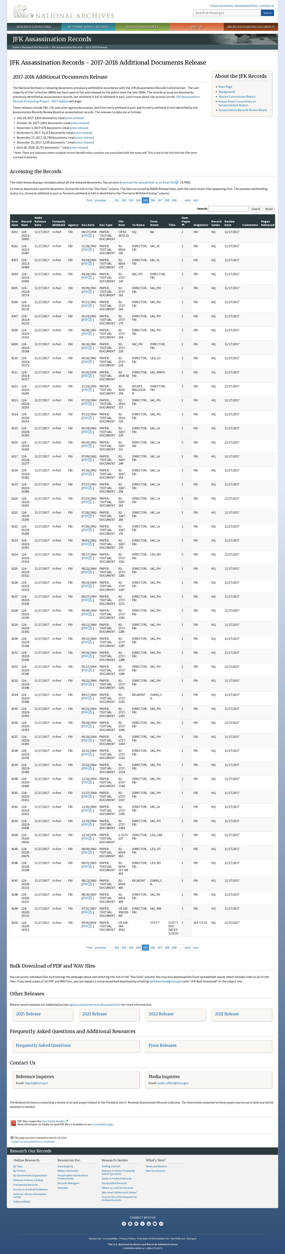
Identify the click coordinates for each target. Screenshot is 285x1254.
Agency (73, 225)
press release (74, 118)
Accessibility (110, 1238)
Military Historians (68, 1170)
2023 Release (94, 1014)
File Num (121, 223)
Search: (202, 208)
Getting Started (111, 1166)
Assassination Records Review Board (243, 110)
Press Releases (162, 1045)
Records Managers (68, 1183)
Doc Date (88, 225)
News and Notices (156, 1166)
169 (174, 200)
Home (16, 47)
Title (171, 225)
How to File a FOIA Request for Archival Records (119, 1198)
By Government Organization (30, 1175)
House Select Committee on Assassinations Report (237, 103)
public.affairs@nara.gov (172, 1083)
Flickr (161, 1223)
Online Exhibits (21, 1201)
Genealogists (65, 1166)
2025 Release (28, 1014)
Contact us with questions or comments (33, 1141)
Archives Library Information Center (29, 1195)
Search (267, 13)
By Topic (18, 1166)
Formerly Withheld (58, 223)
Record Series (216, 223)
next (188, 200)
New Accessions (155, 1170)
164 (138, 200)
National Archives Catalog (28, 1180)
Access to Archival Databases (30, 1189)
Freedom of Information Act (153, 1238)
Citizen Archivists (221, 6)
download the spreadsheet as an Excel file (147, 182)
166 (152, 200)
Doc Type (105, 225)
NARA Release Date (40, 221)
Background (227, 92)
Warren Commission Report (237, 96)
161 (116, 200)
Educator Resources (142, 27)
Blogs (155, 1223)
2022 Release (161, 1014)
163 (131, 200)
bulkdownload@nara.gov (165, 981)
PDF (85, 235)
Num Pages (186, 219)
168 (167, 200)
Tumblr (142, 1223)
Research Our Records (34, 27)
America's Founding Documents (251, 27)
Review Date (230, 223)
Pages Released (267, 223)
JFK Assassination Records (67, 47)
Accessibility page (102, 1124)
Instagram (136, 1223)
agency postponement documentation (95, 1004)
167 (159, 200)
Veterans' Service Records (88, 27)
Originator (200, 225)
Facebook (124, 1223)
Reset (269, 209)
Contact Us (266, 6)
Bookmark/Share (246, 6)
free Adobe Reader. (53, 1121)
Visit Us (196, 27)
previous (100, 200)
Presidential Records (25, 1184)
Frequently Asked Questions (43, 1045)
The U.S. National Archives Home (63, 11)
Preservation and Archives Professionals (73, 1177)
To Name (138, 225)
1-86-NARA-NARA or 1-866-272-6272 (142, 1248)
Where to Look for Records (117, 1188)
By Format (19, 1170)
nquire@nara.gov (37, 1083)
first (89, 200)
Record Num (26, 223)
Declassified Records (114, 1183)
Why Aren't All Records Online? (119, 1192)
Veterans (63, 1188)
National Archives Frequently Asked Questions (118, 1172)
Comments (250, 225)
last (195, 200)
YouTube (148, 1223)
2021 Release (227, 1014)
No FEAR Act (178, 1238)
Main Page (225, 87)
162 (124, 200)
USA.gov (192, 1238)
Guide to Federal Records (117, 1178)
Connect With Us (142, 1217)
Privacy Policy (127, 1238)
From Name (154, 223)
